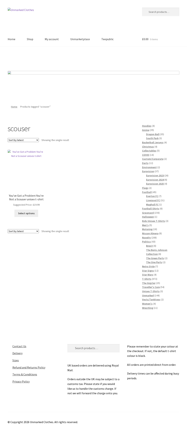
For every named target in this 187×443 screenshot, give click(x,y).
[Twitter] (88, 57)
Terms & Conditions (24, 374)
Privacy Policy (21, 381)
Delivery (17, 353)
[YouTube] (108, 57)
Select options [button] (26, 213)
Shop (30, 39)
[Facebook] (78, 57)
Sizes (15, 360)
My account (52, 39)
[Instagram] (98, 57)
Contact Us (19, 346)
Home (11, 39)
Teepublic (107, 39)
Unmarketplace (80, 39)
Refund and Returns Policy (28, 367)
